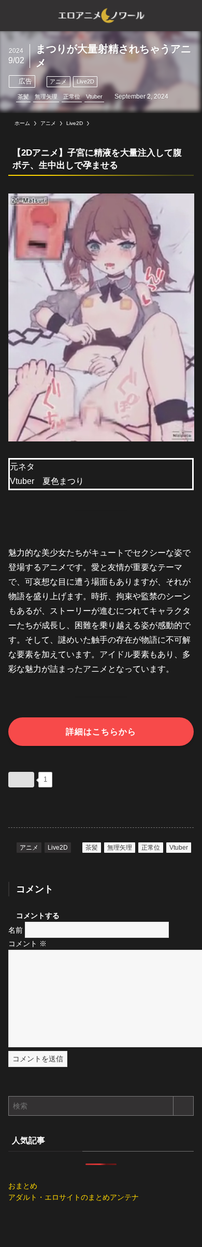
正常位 (71, 96)
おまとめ (22, 1186)
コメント (27, 943)
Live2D (85, 81)
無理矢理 (46, 96)
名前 (15, 929)
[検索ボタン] (186, 15)
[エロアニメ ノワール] (101, 15)
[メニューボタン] (15, 15)
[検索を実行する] (183, 1106)
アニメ (58, 81)
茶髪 (23, 96)
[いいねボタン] (21, 779)
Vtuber (94, 96)
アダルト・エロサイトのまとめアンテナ (73, 1197)
